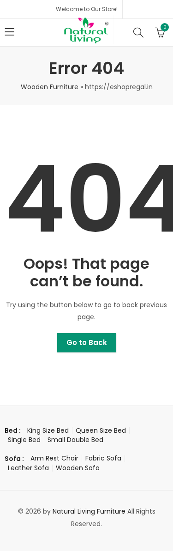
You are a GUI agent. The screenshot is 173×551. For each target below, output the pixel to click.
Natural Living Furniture (89, 511)
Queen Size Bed (101, 430)
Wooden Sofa (78, 467)
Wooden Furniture (49, 86)
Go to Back (86, 342)
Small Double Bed (75, 439)
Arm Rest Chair (54, 458)
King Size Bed (48, 430)
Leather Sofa (28, 467)
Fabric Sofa (103, 458)
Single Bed (24, 439)
